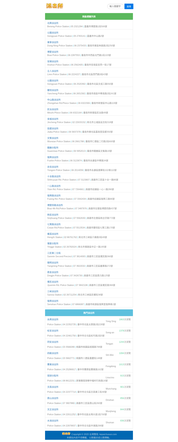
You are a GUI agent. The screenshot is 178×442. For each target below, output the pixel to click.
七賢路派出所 (54, 224)
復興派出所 (52, 157)
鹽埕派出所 (52, 90)
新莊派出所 (52, 215)
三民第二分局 (54, 253)
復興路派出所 (54, 195)
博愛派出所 (52, 52)
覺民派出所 (52, 282)
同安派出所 (52, 342)
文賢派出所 (52, 138)
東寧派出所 (52, 42)
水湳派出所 (52, 421)
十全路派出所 (54, 176)
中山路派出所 (54, 100)
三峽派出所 (52, 291)
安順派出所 (52, 61)
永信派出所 (52, 167)
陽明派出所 (52, 262)
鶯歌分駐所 (52, 243)
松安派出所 (52, 331)
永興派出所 (52, 319)
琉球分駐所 (52, 376)
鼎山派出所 (52, 398)
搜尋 (129, 6)
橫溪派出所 (52, 234)
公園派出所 (52, 33)
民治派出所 (52, 109)
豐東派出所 (52, 364)
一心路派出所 (54, 186)
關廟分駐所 (52, 148)
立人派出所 (52, 71)
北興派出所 (52, 23)
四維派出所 (52, 353)
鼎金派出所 (52, 272)
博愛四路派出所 (55, 205)
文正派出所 (52, 409)
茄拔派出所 (52, 128)
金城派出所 (52, 119)
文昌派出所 (52, 387)
